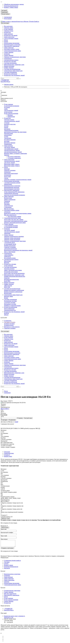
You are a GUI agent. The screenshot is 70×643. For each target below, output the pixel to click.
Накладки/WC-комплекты (11, 46)
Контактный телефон (7, 532)
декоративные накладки (11, 193)
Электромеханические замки (12, 50)
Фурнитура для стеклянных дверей (14, 75)
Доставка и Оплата (9, 322)
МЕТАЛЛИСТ (5, 408)
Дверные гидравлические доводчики (15, 57)
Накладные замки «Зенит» (12, 164)
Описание (7, 451)
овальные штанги (9, 268)
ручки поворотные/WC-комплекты (14, 192)
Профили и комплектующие (12, 305)
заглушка (6, 141)
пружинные (7, 175)
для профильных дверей (11, 149)
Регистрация (7, 18)
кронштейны (8, 135)
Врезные (6, 262)
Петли (6, 40)
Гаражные (7, 201)
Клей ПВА (7, 281)
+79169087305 (5, 80)
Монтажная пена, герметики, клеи (14, 64)
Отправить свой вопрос (7, 548)
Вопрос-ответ (8, 456)
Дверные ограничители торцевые (14, 236)
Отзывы (7, 455)
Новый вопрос (5, 527)
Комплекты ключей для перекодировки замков (17, 213)
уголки (6, 136)
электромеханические (10, 248)
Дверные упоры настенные (12, 239)
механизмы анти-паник (11, 271)
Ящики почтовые (9, 66)
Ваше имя (3, 529)
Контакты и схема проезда (11, 326)
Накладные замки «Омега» (12, 165)
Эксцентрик (7, 138)
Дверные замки (8, 27)
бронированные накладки (11, 187)
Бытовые (6, 202)
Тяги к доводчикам (9, 252)
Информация (4, 557)
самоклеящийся (8, 255)
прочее (6, 127)
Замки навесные (9, 47)
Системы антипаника (10, 63)
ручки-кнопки (8, 112)
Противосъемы (8, 133)
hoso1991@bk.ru (5, 81)
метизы (6, 126)
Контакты (7, 568)
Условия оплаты (8, 325)
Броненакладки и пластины (12, 44)
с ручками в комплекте (14, 158)
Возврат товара (8, 565)
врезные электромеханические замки (15, 222)
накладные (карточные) (11, 173)
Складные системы (9, 302)
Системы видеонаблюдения (12, 69)
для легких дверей (9, 147)
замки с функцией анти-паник (13, 270)
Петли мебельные (9, 308)
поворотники (8, 184)
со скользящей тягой (10, 244)
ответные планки (9, 119)
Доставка (6, 562)
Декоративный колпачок (11, 130)
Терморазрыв (8, 144)
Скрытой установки (10, 247)
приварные (7, 172)
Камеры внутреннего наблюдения (14, 290)
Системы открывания (10, 72)
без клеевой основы (10, 258)
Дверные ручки (8, 31)
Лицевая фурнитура (10, 310)
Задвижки (7, 54)
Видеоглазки (8, 293)
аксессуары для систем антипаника (14, 273)
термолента (7, 256)
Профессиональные (10, 245)
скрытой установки (9, 170)
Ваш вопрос (4, 539)
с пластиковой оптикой (11, 225)
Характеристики (9, 453)
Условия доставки (9, 323)
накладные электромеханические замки (15, 221)
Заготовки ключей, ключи (11, 49)
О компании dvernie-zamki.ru (12, 560)
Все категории (8, 26)
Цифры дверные (9, 67)
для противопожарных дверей (13, 152)
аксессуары (7, 176)
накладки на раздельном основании (14, 195)
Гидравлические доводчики (12, 590)
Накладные (7, 261)
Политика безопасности (11, 6)
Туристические (8, 205)
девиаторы (7, 233)
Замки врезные (8, 34)
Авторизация (8, 17)
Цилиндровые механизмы (11, 43)
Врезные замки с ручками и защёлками (15, 153)
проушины (7, 129)
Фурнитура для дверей (10, 35)
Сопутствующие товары (11, 38)
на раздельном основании (11, 106)
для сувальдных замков (14, 216)
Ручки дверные (8, 29)
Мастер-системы (9, 208)
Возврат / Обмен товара (11, 7)
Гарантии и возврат (10, 328)
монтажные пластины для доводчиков (15, 132)
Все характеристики (6, 442)
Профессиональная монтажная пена (14, 276)
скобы (6, 109)
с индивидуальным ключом (12, 182)
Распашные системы (10, 304)
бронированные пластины (11, 189)
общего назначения (9, 199)
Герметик (7, 278)
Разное (6, 41)
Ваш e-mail (4, 536)
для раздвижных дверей (11, 110)
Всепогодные (8, 198)
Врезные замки (8, 296)
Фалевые (10, 115)
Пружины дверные (9, 142)
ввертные (7, 169)
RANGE (6, 313)
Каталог (3, 571)
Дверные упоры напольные (12, 238)
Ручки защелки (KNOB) (11, 113)
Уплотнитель (8, 58)
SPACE (6, 315)
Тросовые (7, 204)
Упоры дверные (8, 55)
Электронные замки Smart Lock (13, 70)
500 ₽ (16, 422)
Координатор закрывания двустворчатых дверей (18, 250)
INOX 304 (7, 287)
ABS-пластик (8, 285)
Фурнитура (7, 32)
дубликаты (7, 212)
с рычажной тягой (9, 242)
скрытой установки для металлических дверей (17, 179)
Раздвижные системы (10, 301)
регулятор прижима (10, 139)
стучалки (6, 122)
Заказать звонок (8, 84)
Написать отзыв (5, 518)
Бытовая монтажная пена (11, 279)
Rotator (6, 298)
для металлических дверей (12, 121)
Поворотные (11, 116)
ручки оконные (8, 265)
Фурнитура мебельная (10, 74)
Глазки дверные (8, 52)
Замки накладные (9, 37)
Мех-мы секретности (10, 215)
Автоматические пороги (11, 60)
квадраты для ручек (10, 124)
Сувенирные (8, 207)
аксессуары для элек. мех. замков (13, 219)
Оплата (6, 563)
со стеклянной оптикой (11, 227)
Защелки (6, 155)
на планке (7, 107)
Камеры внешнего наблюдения (13, 291)
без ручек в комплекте (14, 156)
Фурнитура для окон (10, 61)
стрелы (6, 178)
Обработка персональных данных (14, 4)
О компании (7, 320)
